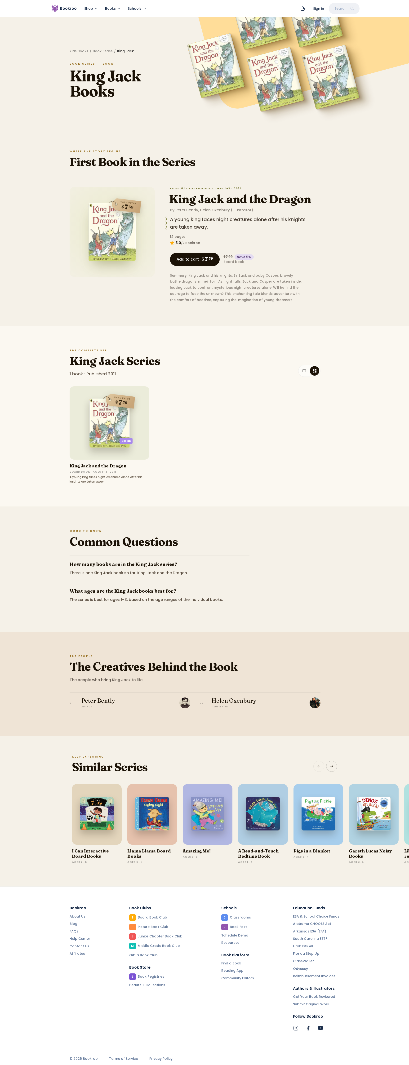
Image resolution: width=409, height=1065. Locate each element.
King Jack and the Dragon (240, 199)
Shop (88, 8)
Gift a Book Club (143, 955)
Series (126, 441)
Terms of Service (123, 1058)
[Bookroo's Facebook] (308, 1028)
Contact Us (79, 946)
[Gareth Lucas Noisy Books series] (374, 814)
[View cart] (302, 8)
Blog (73, 923)
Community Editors (237, 978)
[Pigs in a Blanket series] (318, 814)
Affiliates (77, 953)
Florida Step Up (306, 953)
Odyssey (300, 968)
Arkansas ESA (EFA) (309, 931)
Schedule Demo (234, 935)
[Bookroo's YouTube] (320, 1028)
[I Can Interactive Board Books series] (97, 814)
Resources (230, 942)
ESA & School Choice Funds (316, 916)
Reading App (232, 970)
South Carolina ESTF (310, 938)
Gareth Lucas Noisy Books (370, 853)
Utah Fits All (303, 946)
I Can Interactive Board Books (90, 853)
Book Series (103, 51)
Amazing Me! (197, 851)
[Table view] (304, 371)
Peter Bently (186, 210)
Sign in (318, 8)
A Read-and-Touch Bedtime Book (258, 853)
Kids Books (79, 51)
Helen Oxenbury (215, 210)
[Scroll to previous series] (318, 766)
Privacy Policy (161, 1058)
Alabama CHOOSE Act (312, 923)
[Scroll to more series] (331, 766)
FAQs (74, 931)
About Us (77, 916)
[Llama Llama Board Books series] (152, 814)
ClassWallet (303, 961)
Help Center (80, 938)
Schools (135, 8)
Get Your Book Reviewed (314, 996)
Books (110, 8)
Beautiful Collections (147, 985)
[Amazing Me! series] (207, 814)
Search (340, 8)
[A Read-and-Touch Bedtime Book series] (263, 814)
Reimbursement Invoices (314, 976)
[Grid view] (314, 371)
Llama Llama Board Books (149, 853)
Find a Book (231, 963)
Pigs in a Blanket (311, 851)
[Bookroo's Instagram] (296, 1028)
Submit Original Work (311, 1004)
